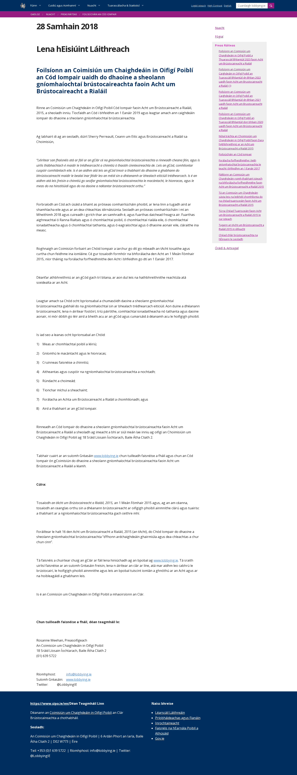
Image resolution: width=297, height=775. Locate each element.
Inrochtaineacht (167, 723)
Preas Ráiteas (69, 14)
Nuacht (91, 5)
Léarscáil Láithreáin (170, 712)
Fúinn (33, 5)
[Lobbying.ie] (22, 5)
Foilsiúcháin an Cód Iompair (235, 154)
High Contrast (214, 5)
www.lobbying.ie (106, 456)
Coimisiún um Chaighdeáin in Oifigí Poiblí (81, 712)
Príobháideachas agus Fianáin (177, 718)
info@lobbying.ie (79, 674)
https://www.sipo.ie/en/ (50, 703)
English (227, 5)
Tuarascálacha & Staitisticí (124, 5)
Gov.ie (159, 738)
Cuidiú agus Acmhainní (62, 5)
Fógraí (219, 36)
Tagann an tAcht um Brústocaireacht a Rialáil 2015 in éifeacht (241, 227)
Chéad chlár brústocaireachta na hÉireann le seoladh (238, 237)
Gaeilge (35, 14)
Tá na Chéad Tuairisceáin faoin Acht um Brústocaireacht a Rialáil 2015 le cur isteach (240, 215)
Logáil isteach (198, 5)
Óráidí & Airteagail (227, 248)
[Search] (271, 5)
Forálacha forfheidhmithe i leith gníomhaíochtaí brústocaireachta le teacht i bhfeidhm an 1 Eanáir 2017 (240, 164)
